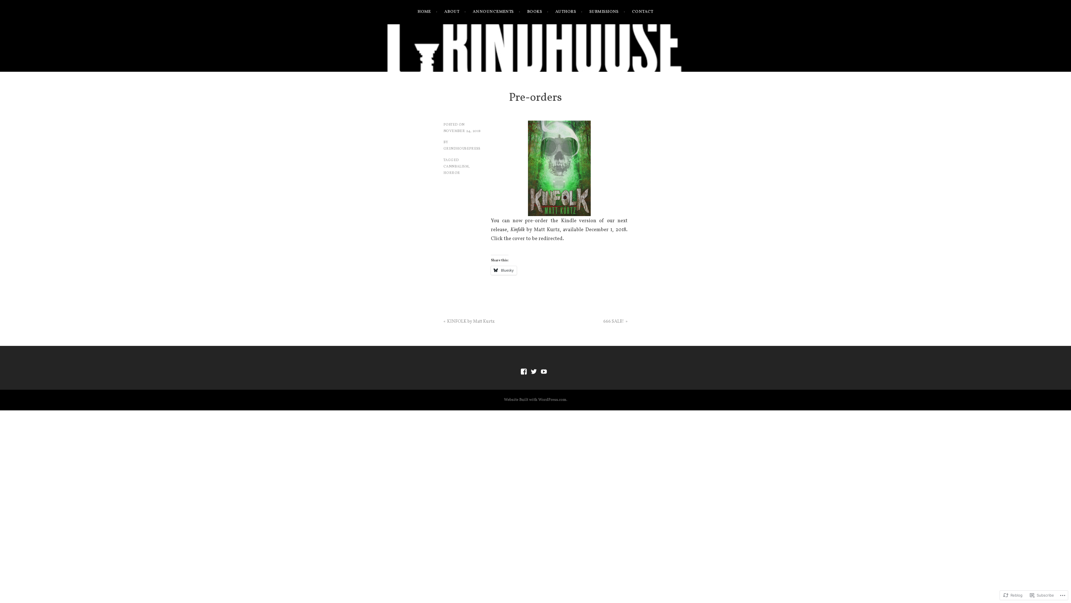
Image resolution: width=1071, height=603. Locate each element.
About (451, 12)
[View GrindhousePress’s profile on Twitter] (533, 371)
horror (451, 173)
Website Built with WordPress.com (535, 400)
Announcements (493, 12)
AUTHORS (565, 12)
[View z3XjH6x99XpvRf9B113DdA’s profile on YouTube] (544, 371)
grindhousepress (462, 148)
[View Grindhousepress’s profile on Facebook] (523, 371)
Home (424, 12)
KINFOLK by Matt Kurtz (471, 322)
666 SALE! (613, 322)
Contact (642, 12)
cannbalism (456, 166)
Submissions (604, 12)
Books (534, 12)
